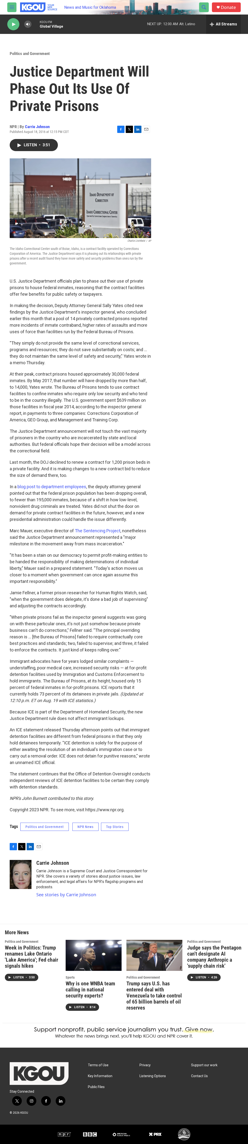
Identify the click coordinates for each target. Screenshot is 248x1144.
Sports (70, 977)
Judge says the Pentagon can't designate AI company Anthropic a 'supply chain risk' (214, 957)
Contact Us (199, 1076)
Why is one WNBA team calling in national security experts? (90, 990)
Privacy (145, 1065)
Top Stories (115, 827)
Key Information (100, 1076)
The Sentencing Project (97, 530)
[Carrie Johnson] (20, 874)
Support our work (204, 1065)
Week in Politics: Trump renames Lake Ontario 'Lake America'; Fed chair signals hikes (31, 957)
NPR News (85, 827)
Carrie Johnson (37, 126)
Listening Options (153, 1076)
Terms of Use (98, 1065)
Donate (228, 7)
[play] (13, 24)
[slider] (35, 24)
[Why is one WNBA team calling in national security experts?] (94, 955)
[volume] (28, 24)
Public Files (96, 1087)
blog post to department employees (51, 486)
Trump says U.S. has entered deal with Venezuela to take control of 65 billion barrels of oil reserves (154, 996)
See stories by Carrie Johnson (66, 894)
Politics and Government (30, 53)
